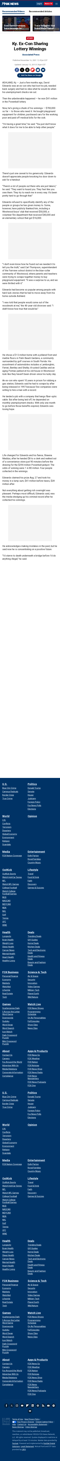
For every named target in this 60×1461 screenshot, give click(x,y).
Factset (15, 1443)
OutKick (7, 869)
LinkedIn (32, 1405)
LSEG (24, 1450)
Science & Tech (37, 972)
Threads (27, 70)
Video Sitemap (31, 1427)
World (5, 816)
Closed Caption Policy (44, 1422)
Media (6, 851)
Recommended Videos (13, 11)
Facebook (17, 70)
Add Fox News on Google (31, 75)
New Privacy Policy (32, 1419)
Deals (31, 932)
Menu (56, 3)
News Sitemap (18, 1427)
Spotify (53, 1405)
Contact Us (21, 1424)
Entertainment (36, 851)
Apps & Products (38, 1051)
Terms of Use (17, 1419)
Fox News (10, 4)
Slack (38, 1405)
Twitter (22, 70)
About (6, 1051)
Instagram (17, 1405)
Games (6, 1004)
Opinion (32, 816)
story (30, 38)
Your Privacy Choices (25, 1422)
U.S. (4, 784)
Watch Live (34, 1004)
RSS (43, 1405)
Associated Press (30, 55)
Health (6, 932)
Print (38, 70)
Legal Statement (27, 1446)
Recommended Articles (40, 11)
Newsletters (48, 1405)
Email (43, 70)
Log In (39, 4)
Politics (32, 784)
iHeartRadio (30, 1411)
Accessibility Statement (37, 1424)
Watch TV (48, 4)
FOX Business (10, 972)
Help (14, 1424)
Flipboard (32, 70)
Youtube (22, 1405)
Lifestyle (33, 869)
